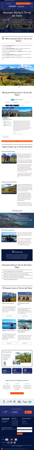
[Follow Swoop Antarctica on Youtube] (14, 442)
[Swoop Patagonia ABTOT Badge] (9, 401)
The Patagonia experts (16, 372)
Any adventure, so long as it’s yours (6, 372)
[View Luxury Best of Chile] (17, 112)
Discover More (9, 315)
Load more (17, 141)
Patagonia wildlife (15, 423)
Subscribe (19, 433)
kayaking (27, 243)
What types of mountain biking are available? (14, 276)
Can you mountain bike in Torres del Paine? (13, 271)
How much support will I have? (11, 279)
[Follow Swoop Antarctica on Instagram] (11, 442)
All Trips (13, 99)
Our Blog (23, 422)
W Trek (20, 239)
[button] (13, 86)
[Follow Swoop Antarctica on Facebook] (8, 442)
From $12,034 (5, 136)
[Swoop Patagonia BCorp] (4, 401)
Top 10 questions (15, 422)
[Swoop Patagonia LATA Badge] (19, 401)
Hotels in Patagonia (15, 421)
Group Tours (20, 99)
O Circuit (24, 239)
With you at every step (26, 372)
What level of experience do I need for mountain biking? (16, 274)
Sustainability (24, 421)
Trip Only (16, 99)
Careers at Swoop (25, 423)
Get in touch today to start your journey (17, 393)
